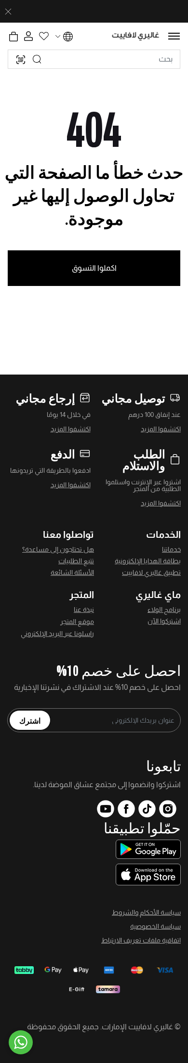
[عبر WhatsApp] (21, 1042)
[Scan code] (21, 59)
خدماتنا (171, 549)
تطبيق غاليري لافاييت (151, 572)
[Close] (8, 11)
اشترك (29, 720)
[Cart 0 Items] (13, 36)
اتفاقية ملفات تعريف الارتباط (141, 940)
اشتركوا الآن (164, 621)
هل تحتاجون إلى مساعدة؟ (58, 549)
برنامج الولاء (164, 609)
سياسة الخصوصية (155, 926)
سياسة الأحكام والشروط (146, 912)
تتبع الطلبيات (76, 561)
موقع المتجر (77, 621)
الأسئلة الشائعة (72, 572)
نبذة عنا (84, 609)
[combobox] (94, 59)
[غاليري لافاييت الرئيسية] (136, 36)
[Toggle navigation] (174, 36)
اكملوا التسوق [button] (94, 268)
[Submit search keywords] (37, 59)
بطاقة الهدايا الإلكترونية (148, 561)
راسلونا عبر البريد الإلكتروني (57, 633)
